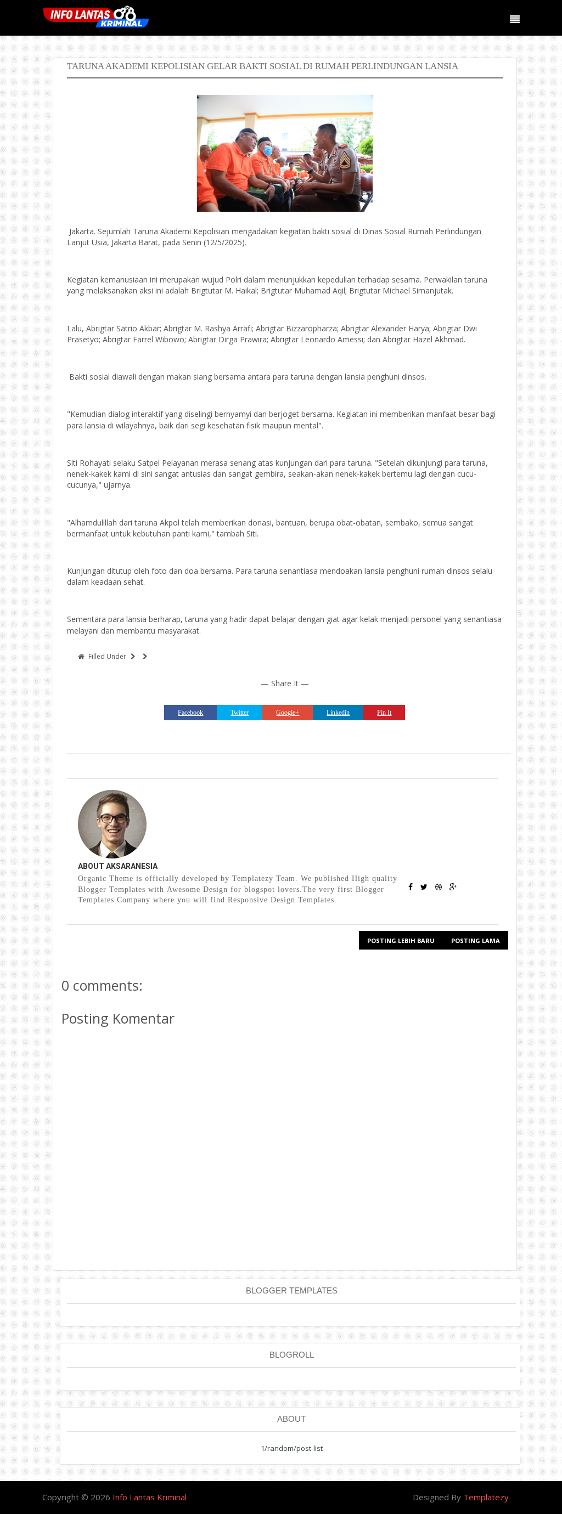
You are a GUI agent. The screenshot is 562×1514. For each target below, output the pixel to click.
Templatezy (486, 1497)
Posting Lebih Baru (401, 940)
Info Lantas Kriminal (150, 1497)
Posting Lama (475, 940)
